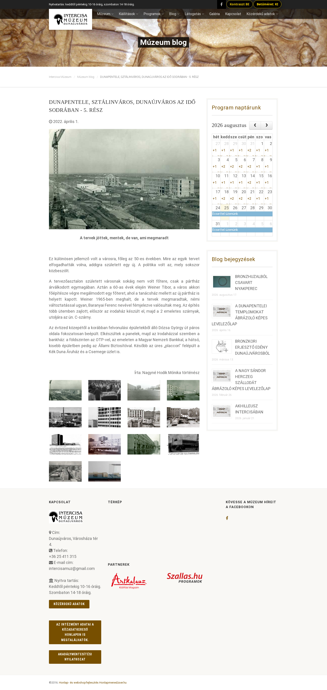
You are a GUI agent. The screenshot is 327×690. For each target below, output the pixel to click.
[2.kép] (104, 390)
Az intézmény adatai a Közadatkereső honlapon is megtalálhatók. (75, 632)
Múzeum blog (85, 76)
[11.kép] (143, 444)
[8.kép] (183, 417)
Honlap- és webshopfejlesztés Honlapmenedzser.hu (93, 682)
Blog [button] (172, 14)
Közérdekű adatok (69, 604)
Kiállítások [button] (127, 14)
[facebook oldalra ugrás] (227, 518)
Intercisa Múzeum (60, 76)
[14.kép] (104, 471)
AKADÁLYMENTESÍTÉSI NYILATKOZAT (75, 656)
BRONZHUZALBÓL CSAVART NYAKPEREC (251, 282)
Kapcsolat (233, 14)
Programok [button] (152, 14)
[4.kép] (183, 390)
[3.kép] (143, 390)
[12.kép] (183, 444)
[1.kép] (65, 390)
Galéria (214, 14)
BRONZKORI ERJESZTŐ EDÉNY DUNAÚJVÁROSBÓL (252, 347)
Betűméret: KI (267, 4)
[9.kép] (65, 444)
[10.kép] (104, 444)
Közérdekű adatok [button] (260, 14)
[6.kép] (104, 417)
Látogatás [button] (193, 14)
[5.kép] (65, 417)
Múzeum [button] (103, 14)
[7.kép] (143, 417)
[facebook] (221, 4)
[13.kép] (65, 471)
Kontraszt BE (239, 4)
